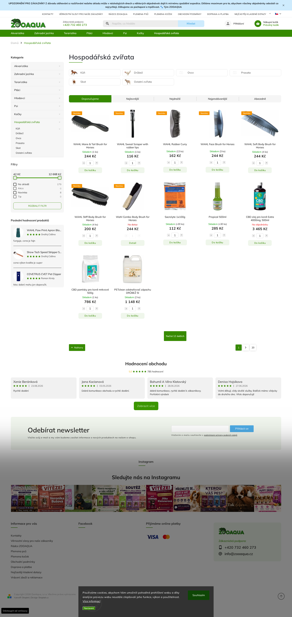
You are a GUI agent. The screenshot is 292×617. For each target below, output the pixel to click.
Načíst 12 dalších (175, 336)
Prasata (20, 143)
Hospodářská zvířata (27, 122)
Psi (16, 106)
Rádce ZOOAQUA (118, 14)
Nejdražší (174, 98)
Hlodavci (19, 98)
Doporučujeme (90, 98)
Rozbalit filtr (37, 205)
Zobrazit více (146, 406)
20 (253, 347)
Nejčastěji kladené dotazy (250, 14)
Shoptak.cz (43, 597)
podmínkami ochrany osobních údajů (220, 435)
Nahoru (78, 347)
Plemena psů (141, 14)
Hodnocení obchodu (146, 363)
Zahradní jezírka (24, 74)
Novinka (39, 192)
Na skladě (39, 184)
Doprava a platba (218, 14)
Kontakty (47, 14)
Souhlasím (198, 595)
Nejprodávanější (217, 98)
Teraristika (20, 82)
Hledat (191, 23)
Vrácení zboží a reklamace (26, 577)
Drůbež (20, 133)
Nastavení (89, 608)
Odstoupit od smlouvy (15, 610)
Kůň (18, 128)
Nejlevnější (132, 98)
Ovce (18, 138)
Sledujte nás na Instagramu (146, 477)
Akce (39, 188)
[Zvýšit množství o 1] (96, 162)
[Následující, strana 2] (246, 348)
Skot (18, 147)
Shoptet (25, 597)
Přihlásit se (241, 428)
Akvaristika (21, 66)
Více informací (91, 601)
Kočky (18, 114)
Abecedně (260, 98)
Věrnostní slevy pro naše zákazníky (81, 14)
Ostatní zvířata (24, 152)
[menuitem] (20, 33)
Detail (132, 242)
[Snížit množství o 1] (83, 162)
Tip (39, 196)
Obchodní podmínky (189, 14)
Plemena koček (163, 14)
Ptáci (17, 90)
